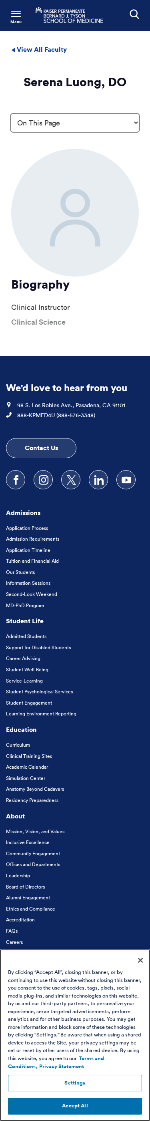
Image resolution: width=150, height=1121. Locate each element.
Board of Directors (25, 886)
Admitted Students (26, 636)
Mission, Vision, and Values (35, 831)
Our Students (20, 572)
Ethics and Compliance (30, 908)
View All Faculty (41, 49)
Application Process (27, 528)
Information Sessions (28, 583)
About (15, 816)
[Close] (140, 960)
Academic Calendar (27, 766)
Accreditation (20, 919)
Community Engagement (33, 853)
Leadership (18, 875)
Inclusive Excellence (28, 842)
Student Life (25, 620)
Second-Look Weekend (31, 594)
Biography (40, 284)
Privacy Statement (61, 1066)
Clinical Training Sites (29, 756)
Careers (14, 942)
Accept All (75, 1105)
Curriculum (18, 744)
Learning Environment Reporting (41, 713)
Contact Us (41, 447)
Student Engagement (29, 702)
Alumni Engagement (28, 897)
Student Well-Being (27, 669)
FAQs (12, 930)
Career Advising (23, 658)
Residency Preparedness (32, 800)
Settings (74, 1083)
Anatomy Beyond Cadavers (35, 789)
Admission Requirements (32, 538)
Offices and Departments (33, 864)
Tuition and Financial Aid (32, 560)
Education (21, 729)
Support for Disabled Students (38, 647)
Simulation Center (25, 778)
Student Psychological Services (39, 691)
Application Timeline (28, 550)
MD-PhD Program (25, 605)
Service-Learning (24, 680)
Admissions (23, 512)
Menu (16, 22)
